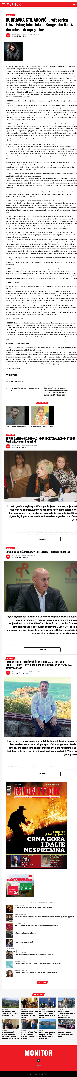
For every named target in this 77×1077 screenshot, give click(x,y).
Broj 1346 (22, 381)
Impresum (38, 1066)
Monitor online (21, 36)
